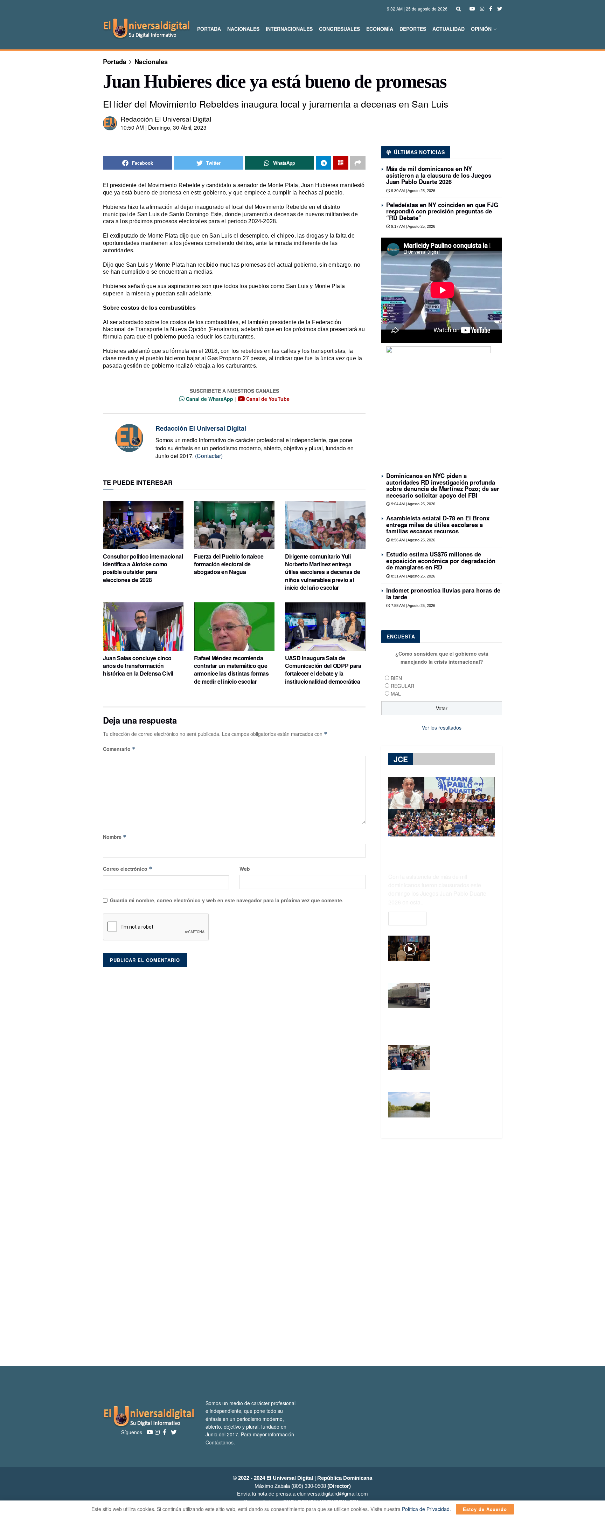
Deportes (412, 28)
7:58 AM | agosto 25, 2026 (412, 605)
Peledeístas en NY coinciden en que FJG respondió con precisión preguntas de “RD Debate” (442, 211)
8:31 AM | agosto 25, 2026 (412, 576)
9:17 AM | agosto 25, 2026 (412, 226)
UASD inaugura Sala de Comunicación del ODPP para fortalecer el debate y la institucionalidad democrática (323, 669)
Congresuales (339, 28)
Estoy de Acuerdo (485, 1509)
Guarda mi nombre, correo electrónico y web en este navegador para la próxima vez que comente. (226, 900)
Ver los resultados (441, 727)
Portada (209, 28)
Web (244, 868)
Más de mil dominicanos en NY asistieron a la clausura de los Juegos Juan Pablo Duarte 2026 (438, 175)
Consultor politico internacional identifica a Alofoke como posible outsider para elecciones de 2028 (143, 568)
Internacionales (289, 28)
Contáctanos (220, 1442)
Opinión (481, 28)
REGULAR (402, 685)
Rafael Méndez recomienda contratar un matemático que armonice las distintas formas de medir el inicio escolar (231, 669)
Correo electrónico (127, 868)
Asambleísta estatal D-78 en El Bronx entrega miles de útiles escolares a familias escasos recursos (437, 524)
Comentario (119, 748)
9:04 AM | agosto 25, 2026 (412, 504)
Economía (379, 28)
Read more (407, 918)
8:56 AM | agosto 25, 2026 (412, 540)
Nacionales (243, 28)
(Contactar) (209, 456)
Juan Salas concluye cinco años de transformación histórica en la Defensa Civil (138, 666)
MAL (396, 693)
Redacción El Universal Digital (165, 118)
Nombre (114, 836)
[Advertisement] (302, 1252)
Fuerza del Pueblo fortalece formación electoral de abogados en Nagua (228, 564)
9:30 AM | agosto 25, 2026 (412, 191)
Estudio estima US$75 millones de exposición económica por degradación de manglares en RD (440, 560)
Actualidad (448, 28)
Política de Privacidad (426, 1508)
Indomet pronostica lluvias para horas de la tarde (443, 593)
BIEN (396, 678)
